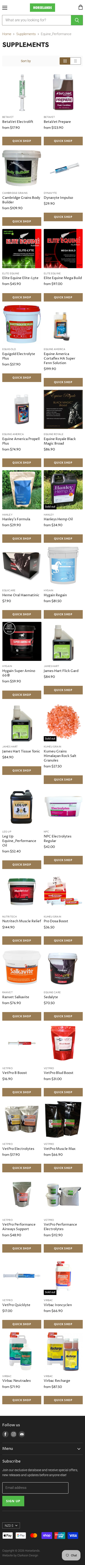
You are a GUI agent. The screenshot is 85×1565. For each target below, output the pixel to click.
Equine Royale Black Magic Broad (60, 441)
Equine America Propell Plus (21, 441)
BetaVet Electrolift (17, 121)
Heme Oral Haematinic (20, 595)
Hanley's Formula (16, 519)
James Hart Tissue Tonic (21, 751)
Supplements (26, 34)
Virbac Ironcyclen (58, 1305)
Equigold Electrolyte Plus (18, 356)
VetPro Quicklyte (16, 1305)
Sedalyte (51, 997)
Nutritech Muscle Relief (21, 921)
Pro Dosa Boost (56, 921)
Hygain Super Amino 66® (18, 673)
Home (6, 34)
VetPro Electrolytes (18, 1148)
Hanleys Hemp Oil (58, 519)
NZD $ (9, 1525)
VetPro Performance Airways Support (19, 1227)
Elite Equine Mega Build (63, 278)
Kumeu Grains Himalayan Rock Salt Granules (60, 756)
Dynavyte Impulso (58, 197)
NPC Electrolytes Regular (57, 838)
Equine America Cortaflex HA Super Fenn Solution (59, 358)
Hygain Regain (55, 595)
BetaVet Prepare (57, 121)
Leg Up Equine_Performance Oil (19, 841)
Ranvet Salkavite (15, 997)
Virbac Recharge (57, 1380)
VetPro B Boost (14, 1073)
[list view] (75, 61)
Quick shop (21, 141)
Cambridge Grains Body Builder (21, 200)
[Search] (77, 20)
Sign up (13, 1501)
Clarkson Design (27, 1555)
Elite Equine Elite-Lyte (20, 278)
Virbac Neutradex (16, 1380)
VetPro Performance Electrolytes (60, 1227)
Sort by (26, 61)
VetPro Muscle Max (59, 1148)
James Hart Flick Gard (61, 671)
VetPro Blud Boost (58, 1073)
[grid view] (65, 61)
